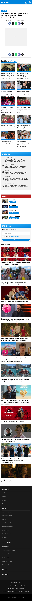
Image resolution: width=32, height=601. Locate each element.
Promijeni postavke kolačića (9, 591)
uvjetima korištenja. (14, 236)
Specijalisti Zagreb (7, 515)
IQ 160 (4, 519)
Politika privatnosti (24, 585)
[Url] (22, 23)
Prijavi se (16, 240)
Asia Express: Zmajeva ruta (10, 523)
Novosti (5, 489)
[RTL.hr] (5, 2)
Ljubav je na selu (7, 561)
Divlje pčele (5, 530)
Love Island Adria (7, 512)
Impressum (5, 585)
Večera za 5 (5, 564)
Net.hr (14, 61)
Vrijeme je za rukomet (8, 550)
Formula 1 (5, 537)
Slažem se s (11, 236)
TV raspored (7, 542)
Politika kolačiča (20, 588)
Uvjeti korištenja (14, 585)
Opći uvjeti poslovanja (23, 591)
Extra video (6, 547)
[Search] (30, 2)
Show (4, 196)
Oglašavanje (11, 588)
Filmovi (4, 496)
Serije (4, 493)
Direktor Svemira (7, 534)
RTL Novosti (6, 226)
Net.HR (4, 569)
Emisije (4, 500)
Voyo (3, 504)
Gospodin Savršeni (7, 526)
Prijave (5, 574)
